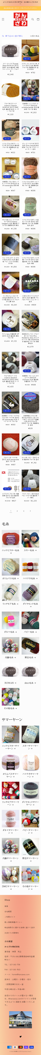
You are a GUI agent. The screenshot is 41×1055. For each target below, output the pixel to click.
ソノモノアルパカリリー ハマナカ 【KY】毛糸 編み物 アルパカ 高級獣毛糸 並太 (10, 146)
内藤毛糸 (9, 657)
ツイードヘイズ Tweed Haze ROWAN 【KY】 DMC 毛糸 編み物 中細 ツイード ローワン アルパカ (10, 67)
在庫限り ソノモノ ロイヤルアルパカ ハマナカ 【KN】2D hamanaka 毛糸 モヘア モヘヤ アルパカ (10, 418)
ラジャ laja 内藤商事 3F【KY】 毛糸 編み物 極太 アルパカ (10, 336)
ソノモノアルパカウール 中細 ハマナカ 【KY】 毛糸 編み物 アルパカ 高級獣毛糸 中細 (30, 260)
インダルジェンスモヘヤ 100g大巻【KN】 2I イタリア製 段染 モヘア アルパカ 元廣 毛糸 (10, 298)
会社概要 (8, 911)
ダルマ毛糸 (9, 632)
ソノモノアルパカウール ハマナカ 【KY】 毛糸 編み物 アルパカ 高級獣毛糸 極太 (30, 184)
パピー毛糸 (29, 632)
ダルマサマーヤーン (11, 831)
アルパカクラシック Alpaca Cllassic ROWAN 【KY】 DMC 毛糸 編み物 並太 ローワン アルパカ (10, 107)
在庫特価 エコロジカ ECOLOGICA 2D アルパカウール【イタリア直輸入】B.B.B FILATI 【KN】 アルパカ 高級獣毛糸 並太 (30, 420)
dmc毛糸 (29, 683)
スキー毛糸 (29, 550)
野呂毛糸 (29, 657)
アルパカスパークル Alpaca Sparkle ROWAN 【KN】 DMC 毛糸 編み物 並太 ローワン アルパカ (10, 379)
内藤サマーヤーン (11, 858)
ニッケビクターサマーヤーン (10, 747)
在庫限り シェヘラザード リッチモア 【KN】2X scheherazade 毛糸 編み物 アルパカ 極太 (30, 106)
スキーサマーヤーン (30, 747)
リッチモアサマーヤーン (10, 803)
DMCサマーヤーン (10, 886)
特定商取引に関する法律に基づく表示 (20, 927)
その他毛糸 (9, 708)
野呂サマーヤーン (30, 858)
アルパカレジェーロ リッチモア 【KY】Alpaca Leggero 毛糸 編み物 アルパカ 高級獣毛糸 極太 (10, 222)
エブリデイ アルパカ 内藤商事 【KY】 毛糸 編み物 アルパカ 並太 (10, 495)
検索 (6, 906)
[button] (3, 19)
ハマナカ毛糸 (29, 578)
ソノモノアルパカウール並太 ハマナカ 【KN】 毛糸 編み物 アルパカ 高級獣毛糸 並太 (30, 222)
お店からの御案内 (12, 933)
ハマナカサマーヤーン (30, 775)
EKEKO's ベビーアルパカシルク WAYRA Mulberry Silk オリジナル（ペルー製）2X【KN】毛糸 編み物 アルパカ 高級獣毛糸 (30, 338)
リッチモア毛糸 (9, 604)
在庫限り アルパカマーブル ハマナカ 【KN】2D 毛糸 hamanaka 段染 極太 (10, 184)
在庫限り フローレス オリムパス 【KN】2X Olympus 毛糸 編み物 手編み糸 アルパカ (30, 378)
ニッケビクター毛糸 (10, 550)
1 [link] (10, 511)
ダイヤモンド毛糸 (30, 604)
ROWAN (9, 683)
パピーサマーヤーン (30, 831)
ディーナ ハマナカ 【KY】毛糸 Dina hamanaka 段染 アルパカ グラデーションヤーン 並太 (30, 146)
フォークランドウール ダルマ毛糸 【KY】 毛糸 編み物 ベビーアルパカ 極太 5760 (10, 260)
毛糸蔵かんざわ (17, 1051)
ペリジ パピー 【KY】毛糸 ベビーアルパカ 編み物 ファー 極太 (30, 495)
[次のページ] (30, 511)
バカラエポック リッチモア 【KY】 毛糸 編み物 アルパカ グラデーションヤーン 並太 (30, 298)
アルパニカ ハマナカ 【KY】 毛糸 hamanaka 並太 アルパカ (10, 459)
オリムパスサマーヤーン (10, 775)
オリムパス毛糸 (9, 578)
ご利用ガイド (10, 917)
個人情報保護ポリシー (13, 922)
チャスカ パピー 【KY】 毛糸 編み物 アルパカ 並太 (30, 458)
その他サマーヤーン (30, 887)
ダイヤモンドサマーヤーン (30, 803)
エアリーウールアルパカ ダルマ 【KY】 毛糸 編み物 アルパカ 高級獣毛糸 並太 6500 (30, 66)
